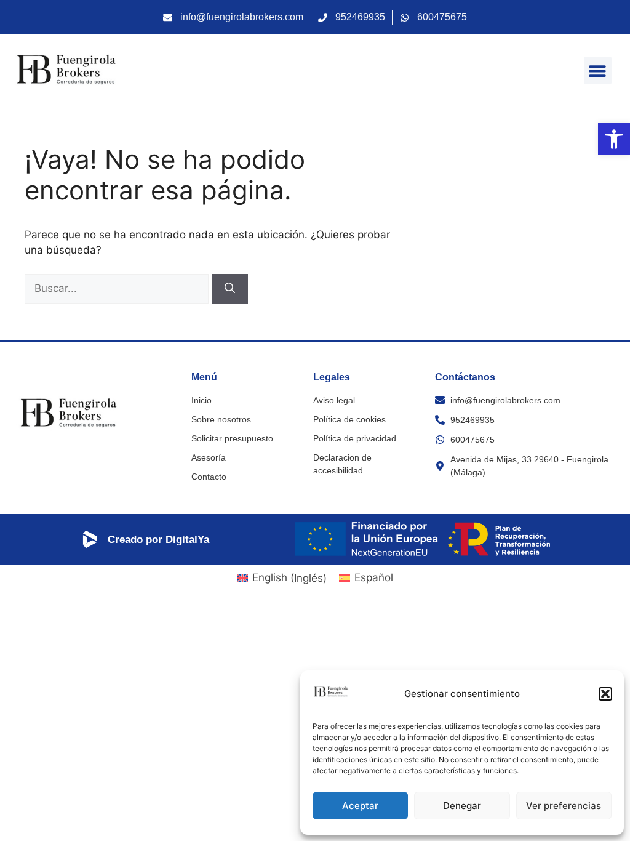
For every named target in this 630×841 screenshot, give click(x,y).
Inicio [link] (201, 400)
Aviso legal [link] (334, 400)
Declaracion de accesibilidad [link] (342, 464)
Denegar (462, 805)
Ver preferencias (563, 805)
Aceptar (360, 805)
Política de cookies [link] (349, 419)
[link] (614, 139)
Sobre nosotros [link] (221, 419)
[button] (605, 694)
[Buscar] (230, 289)
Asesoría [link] (208, 457)
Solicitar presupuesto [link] (232, 438)
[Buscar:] (118, 288)
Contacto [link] (208, 476)
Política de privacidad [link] (354, 438)
